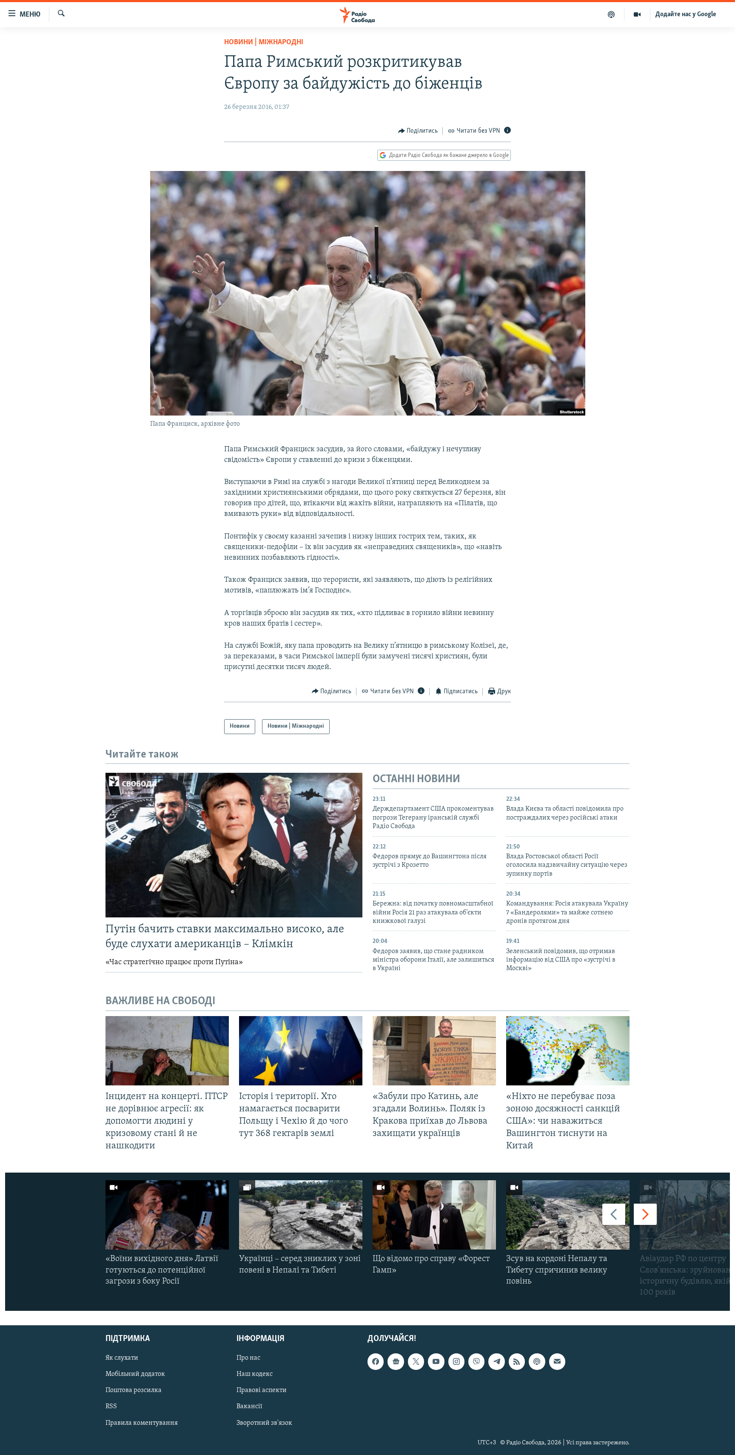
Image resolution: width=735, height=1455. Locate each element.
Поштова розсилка (133, 1390)
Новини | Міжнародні (263, 42)
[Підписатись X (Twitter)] (416, 1362)
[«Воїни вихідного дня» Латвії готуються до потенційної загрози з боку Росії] (167, 1215)
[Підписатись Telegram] (496, 1362)
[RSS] (517, 1362)
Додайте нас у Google (685, 14)
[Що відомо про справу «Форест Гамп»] (434, 1215)
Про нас (248, 1358)
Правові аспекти (261, 1390)
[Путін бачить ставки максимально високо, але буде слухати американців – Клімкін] (233, 845)
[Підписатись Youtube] (436, 1362)
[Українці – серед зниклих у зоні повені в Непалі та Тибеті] (300, 1215)
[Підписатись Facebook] (376, 1362)
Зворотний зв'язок (264, 1423)
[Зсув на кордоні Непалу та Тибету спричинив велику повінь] (568, 1215)
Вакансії (249, 1407)
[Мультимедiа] (637, 14)
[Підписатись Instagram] (456, 1362)
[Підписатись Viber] (476, 1362)
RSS (111, 1407)
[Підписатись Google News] (395, 1362)
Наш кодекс (254, 1374)
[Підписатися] (557, 1362)
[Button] (418, 131)
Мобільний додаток (135, 1374)
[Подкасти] (611, 14)
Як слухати (121, 1358)
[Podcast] (537, 1362)
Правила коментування (141, 1423)
